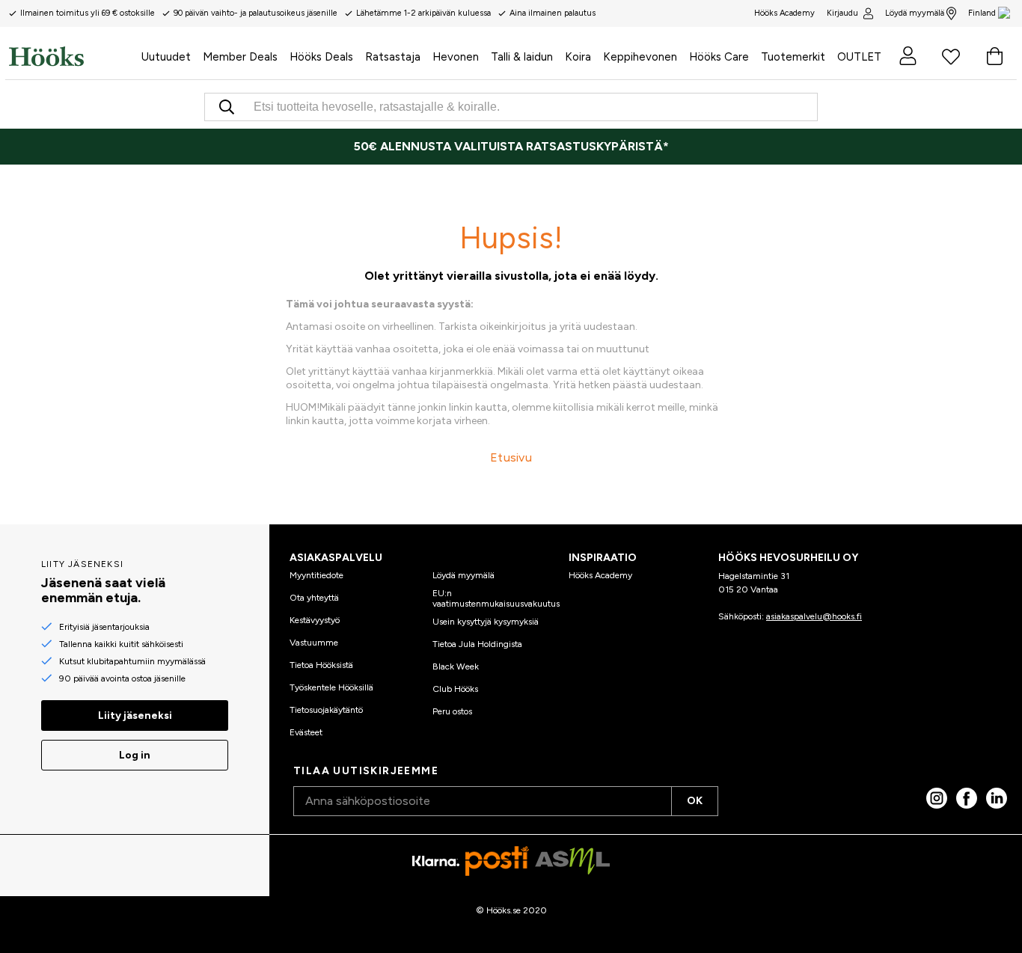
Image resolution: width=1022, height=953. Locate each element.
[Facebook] (966, 798)
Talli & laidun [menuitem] (522, 57)
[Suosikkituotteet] (951, 56)
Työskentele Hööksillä (331, 687)
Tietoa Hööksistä (321, 665)
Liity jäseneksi (135, 715)
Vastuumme (314, 642)
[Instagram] (936, 798)
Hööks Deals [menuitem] (321, 57)
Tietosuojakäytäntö (326, 710)
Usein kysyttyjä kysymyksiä (485, 621)
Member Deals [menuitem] (240, 57)
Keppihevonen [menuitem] (640, 57)
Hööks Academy (600, 575)
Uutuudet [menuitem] (166, 57)
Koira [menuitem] (578, 57)
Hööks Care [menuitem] (719, 57)
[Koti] (72, 56)
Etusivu (511, 457)
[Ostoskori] (994, 56)
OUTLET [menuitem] (859, 57)
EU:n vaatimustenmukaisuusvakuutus (496, 598)
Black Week (455, 666)
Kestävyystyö (315, 620)
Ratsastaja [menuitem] (392, 57)
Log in (134, 755)
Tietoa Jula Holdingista (477, 644)
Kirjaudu (842, 13)
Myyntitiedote (316, 575)
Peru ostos (452, 711)
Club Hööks (455, 689)
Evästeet (306, 732)
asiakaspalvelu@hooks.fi (814, 616)
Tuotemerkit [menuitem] (793, 57)
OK (695, 800)
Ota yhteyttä (314, 597)
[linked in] (996, 798)
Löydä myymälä (914, 13)
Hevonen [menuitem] (455, 57)
